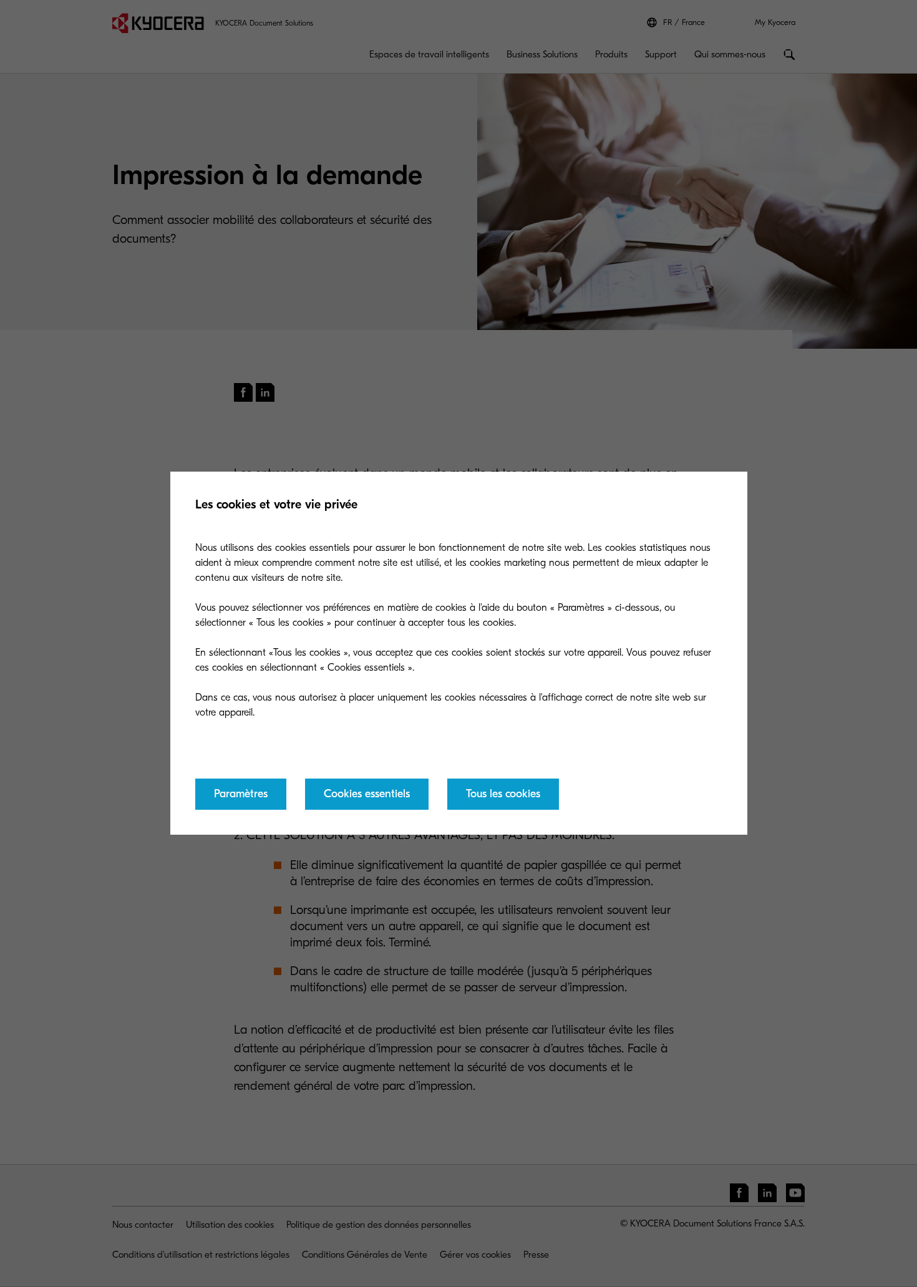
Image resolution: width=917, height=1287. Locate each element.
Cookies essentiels (367, 793)
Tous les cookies (503, 793)
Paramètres (241, 793)
